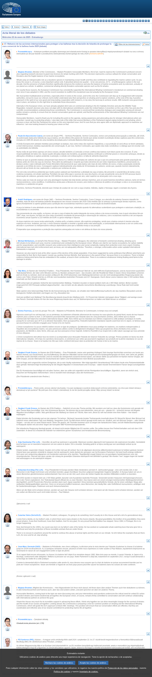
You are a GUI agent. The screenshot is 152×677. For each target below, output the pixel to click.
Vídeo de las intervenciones (129, 44)
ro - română (137, 21)
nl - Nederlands (129, 21)
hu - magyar (123, 21)
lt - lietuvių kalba (120, 21)
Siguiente (25, 27)
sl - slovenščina (143, 21)
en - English (103, 21)
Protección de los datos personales (123, 668)
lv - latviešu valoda (118, 21)
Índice (7, 27)
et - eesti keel (98, 21)
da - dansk (92, 21)
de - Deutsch (95, 21)
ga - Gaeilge (109, 21)
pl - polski (132, 21)
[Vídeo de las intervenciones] (8, 62)
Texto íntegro (41, 27)
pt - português (134, 21)
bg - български (84, 21)
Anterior (16, 27)
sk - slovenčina (140, 21)
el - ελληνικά (101, 21)
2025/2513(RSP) (96, 54)
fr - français (106, 21)
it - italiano (115, 21)
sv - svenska (149, 21)
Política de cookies (62, 671)
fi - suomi (146, 21)
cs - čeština (89, 21)
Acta (147, 44)
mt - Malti (126, 21)
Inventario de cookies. (88, 671)
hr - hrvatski (112, 21)
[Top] (148, 67)
